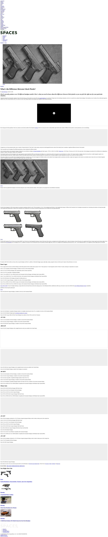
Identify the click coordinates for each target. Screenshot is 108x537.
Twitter (50, 463)
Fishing (1, 23)
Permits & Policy (3, 28)
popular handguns (42, 98)
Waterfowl (2, 17)
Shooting (2, 42)
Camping (2, 2)
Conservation (2, 25)
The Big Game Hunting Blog (34, 463)
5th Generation (9, 242)
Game (1, 13)
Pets (1, 4)
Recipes (1, 18)
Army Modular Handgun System (80, 285)
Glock (4, 84)
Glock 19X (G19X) (3, 285)
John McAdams (4, 91)
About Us (4, 529)
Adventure (2, 0)
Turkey (1, 16)
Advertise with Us (6, 531)
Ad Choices (5, 530)
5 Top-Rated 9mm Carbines (6, 494)
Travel (1, 3)
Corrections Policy (6, 532)
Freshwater (2, 11)
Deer (1, 15)
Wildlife (1, 26)
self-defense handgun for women (21, 313)
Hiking (1, 1)
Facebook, (47, 463)
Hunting (1, 24)
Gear (1, 19)
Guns (6, 42)
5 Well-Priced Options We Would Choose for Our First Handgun (15, 520)
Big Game (2, 14)
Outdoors (2, 22)
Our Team (2, 29)
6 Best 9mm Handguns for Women (8, 507)
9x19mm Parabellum (37, 151)
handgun (36, 127)
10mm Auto (61, 151)
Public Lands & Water (4, 27)
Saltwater (2, 12)
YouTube (53, 463)
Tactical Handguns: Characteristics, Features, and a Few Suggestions (16, 481)
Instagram (58, 463)
